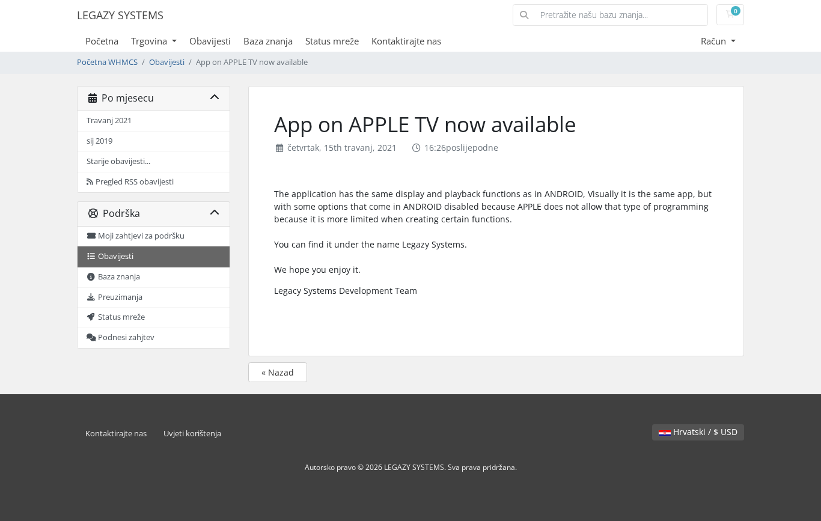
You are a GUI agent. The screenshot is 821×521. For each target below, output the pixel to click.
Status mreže (332, 41)
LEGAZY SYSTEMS (120, 15)
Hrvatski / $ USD (704, 431)
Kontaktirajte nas (406, 41)
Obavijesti (210, 41)
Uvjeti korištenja (192, 433)
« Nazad (277, 372)
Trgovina (150, 41)
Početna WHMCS (107, 62)
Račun (714, 41)
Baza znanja (268, 41)
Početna (101, 41)
